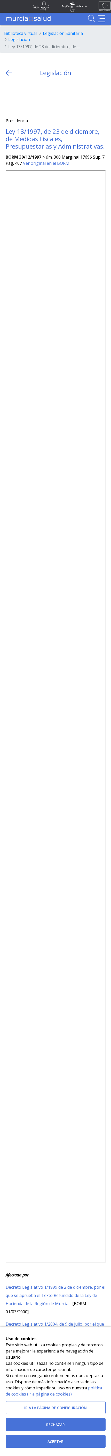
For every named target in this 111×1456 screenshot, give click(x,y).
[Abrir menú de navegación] (101, 18)
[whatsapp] (30, 97)
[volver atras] (9, 73)
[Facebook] (19, 97)
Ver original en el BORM (46, 163)
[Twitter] (10, 97)
